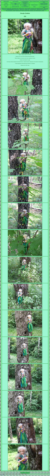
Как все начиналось (16, 1)
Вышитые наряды (18, 10)
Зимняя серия (46, 8)
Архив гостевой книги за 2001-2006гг (15, 3)
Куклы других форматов (25, 6)
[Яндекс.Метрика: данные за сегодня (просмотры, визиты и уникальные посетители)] (2, 474)
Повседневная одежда (15, 8)
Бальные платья (16, 9)
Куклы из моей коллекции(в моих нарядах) (25, 1)
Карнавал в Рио (45, 9)
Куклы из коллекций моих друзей (44, 7)
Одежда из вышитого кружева (10, 10)
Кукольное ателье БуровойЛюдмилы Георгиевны (44, 3)
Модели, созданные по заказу (34, 1)
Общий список (4, 8)
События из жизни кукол (15, 6)
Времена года (4, 9)
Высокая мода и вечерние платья (25, 9)
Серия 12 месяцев (24, 10)
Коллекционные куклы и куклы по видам (25, 5)
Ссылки (6, 6)
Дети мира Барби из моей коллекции (25, 3)
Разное (34, 6)
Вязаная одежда (21, 8)
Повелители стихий (39, 9)
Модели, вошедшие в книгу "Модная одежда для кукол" (35, 10)
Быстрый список (9, 8)
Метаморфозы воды (33, 9)
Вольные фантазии (27, 8)
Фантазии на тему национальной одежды (37, 8)
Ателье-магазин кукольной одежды (44, 1)
